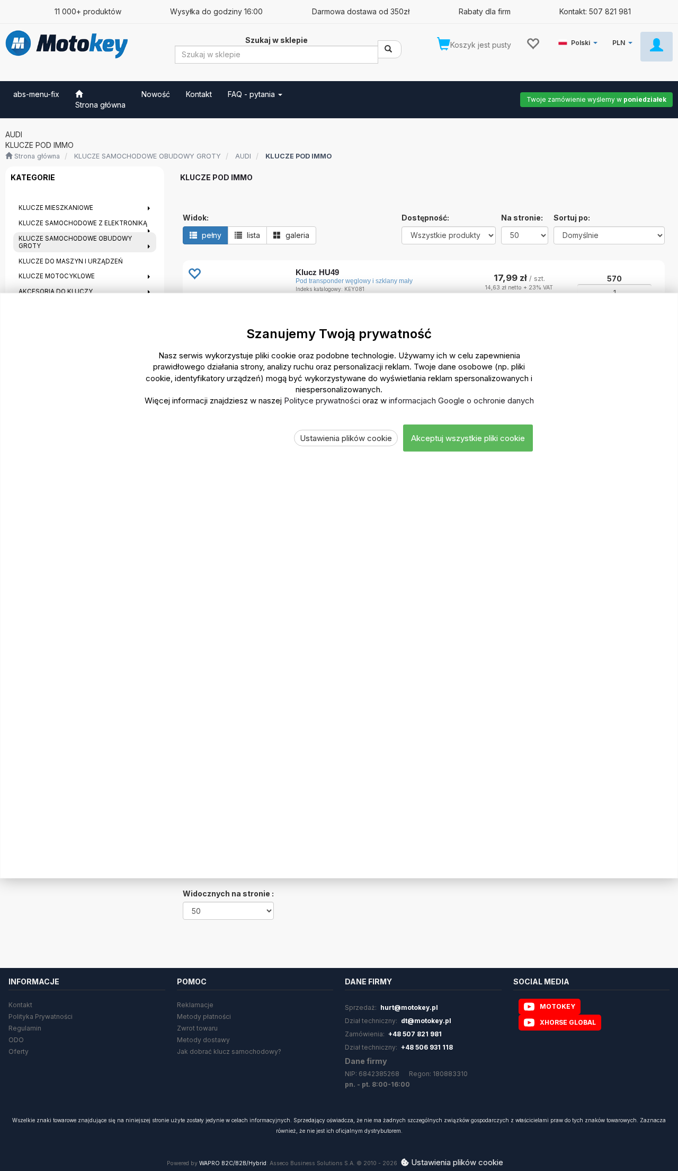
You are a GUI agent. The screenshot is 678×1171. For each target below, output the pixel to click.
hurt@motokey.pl (409, 1007)
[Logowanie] (656, 46)
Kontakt (20, 1005)
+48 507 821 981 (415, 1034)
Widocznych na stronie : (228, 893)
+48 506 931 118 (427, 1047)
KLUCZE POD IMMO (298, 156)
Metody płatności (204, 1016)
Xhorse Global (568, 1022)
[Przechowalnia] (532, 43)
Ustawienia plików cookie (346, 438)
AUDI (243, 156)
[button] (579, 40)
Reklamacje (195, 1005)
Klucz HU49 (317, 272)
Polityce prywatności (322, 400)
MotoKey (557, 1006)
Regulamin (24, 1028)
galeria (296, 235)
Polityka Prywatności (40, 1016)
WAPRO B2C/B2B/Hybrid (232, 1163)
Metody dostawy (203, 1040)
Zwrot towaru (197, 1028)
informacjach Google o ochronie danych (461, 400)
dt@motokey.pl (426, 1021)
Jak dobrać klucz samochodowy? (229, 1051)
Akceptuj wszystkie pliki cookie (468, 438)
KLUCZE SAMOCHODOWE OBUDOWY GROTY (147, 156)
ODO (16, 1040)
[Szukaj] (390, 49)
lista (252, 235)
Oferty (18, 1051)
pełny (210, 235)
